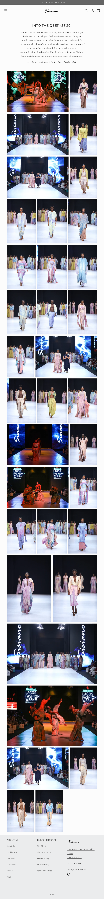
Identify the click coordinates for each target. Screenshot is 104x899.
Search (10, 870)
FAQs (9, 877)
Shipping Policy (44, 852)
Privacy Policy (43, 864)
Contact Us (12, 864)
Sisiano (54, 894)
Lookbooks (12, 852)
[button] (6, 11)
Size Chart (41, 846)
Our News (11, 858)
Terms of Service (44, 870)
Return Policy (43, 858)
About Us (11, 846)
